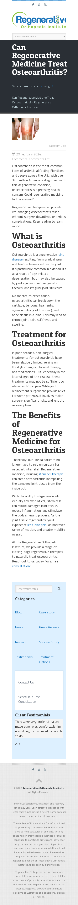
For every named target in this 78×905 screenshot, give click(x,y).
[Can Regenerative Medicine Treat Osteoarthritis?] (39, 138)
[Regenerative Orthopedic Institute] (39, 20)
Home (34, 86)
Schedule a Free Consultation (29, 699)
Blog (47, 86)
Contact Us (26, 682)
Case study (47, 612)
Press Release (49, 627)
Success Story (49, 642)
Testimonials (24, 656)
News (19, 627)
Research (21, 642)
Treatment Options (46, 659)
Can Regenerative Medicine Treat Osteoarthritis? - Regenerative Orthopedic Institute (33, 102)
